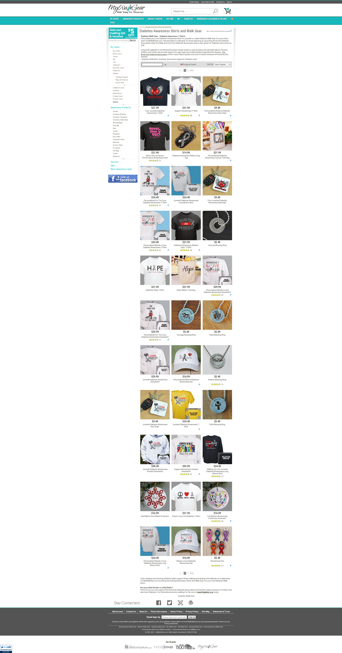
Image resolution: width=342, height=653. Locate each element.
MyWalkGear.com (162, 632)
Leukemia (116, 90)
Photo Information (159, 611)
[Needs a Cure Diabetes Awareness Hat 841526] (186, 541)
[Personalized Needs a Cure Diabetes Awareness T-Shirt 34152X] (155, 225)
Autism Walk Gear (144, 627)
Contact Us (220, 2)
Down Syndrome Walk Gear (213, 627)
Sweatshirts (116, 148)
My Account (117, 611)
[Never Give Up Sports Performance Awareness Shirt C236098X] (155, 136)
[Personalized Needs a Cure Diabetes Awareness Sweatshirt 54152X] (217, 270)
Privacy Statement (171, 624)
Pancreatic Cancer (118, 68)
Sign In (229, 2)
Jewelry (115, 131)
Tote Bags (116, 151)
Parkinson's (116, 71)
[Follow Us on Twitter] (169, 603)
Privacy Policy (192, 611)
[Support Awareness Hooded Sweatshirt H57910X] (186, 449)
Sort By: (210, 64)
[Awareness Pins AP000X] (217, 541)
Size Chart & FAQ (207, 2)
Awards (115, 111)
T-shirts (115, 153)
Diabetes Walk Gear (158, 627)
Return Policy (176, 611)
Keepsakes (116, 134)
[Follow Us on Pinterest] (180, 603)
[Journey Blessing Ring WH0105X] (217, 225)
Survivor (115, 161)
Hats (114, 128)
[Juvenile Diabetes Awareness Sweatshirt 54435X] (155, 360)
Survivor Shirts (118, 145)
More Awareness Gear (121, 169)
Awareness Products (121, 107)
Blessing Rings (118, 123)
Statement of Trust (221, 611)
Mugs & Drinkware (122, 80)
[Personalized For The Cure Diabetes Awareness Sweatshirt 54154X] (155, 315)
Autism (115, 57)
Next (191, 70)
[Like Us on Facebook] (158, 603)
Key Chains (116, 137)
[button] (6, 649)
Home (142, 27)
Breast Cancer (117, 54)
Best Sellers (116, 51)
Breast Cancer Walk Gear (127, 627)
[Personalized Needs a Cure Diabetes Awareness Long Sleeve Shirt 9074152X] (155, 541)
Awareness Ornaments (120, 117)
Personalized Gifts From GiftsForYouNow (156, 629)
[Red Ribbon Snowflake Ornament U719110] (155, 496)
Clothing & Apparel (122, 77)
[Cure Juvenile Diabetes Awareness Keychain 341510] (217, 180)
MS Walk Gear (183, 627)
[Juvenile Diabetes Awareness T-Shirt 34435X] (186, 404)
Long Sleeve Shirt (118, 139)
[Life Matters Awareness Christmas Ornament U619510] (217, 496)
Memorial (116, 142)
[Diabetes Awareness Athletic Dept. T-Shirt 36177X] (186, 225)
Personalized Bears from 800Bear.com (186, 629)
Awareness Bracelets (119, 114)
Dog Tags (116, 125)
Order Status (194, 2)
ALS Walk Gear (172, 627)
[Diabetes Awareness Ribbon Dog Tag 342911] (186, 136)
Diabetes (115, 73)
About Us (143, 611)
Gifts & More (120, 83)
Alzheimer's (116, 65)
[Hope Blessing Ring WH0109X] (217, 315)
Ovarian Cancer (118, 96)
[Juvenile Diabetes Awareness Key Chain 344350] (155, 404)
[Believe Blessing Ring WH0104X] (217, 360)
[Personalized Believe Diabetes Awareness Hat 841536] (186, 360)
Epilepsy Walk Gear (196, 627)
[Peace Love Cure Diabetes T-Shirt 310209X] (186, 496)
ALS (114, 62)
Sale (113, 165)
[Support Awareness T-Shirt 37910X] (186, 91)
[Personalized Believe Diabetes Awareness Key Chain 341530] (217, 91)
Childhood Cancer (118, 88)
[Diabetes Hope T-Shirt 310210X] (155, 270)
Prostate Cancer (118, 99)
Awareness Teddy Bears (120, 120)
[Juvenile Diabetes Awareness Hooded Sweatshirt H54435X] (155, 449)
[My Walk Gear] (126, 9)
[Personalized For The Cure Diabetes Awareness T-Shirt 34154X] (155, 180)
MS (114, 59)
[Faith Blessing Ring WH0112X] (217, 404)
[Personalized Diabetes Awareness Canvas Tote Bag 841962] (217, 136)
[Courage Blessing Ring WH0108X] (186, 315)
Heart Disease (117, 93)
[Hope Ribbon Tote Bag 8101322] (186, 270)
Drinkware (116, 156)
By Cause (115, 47)
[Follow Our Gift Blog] (191, 603)
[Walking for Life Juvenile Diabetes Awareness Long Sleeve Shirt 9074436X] (217, 449)
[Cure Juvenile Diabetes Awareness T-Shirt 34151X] (155, 91)
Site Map (205, 611)
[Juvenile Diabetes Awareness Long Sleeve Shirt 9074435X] (186, 180)
